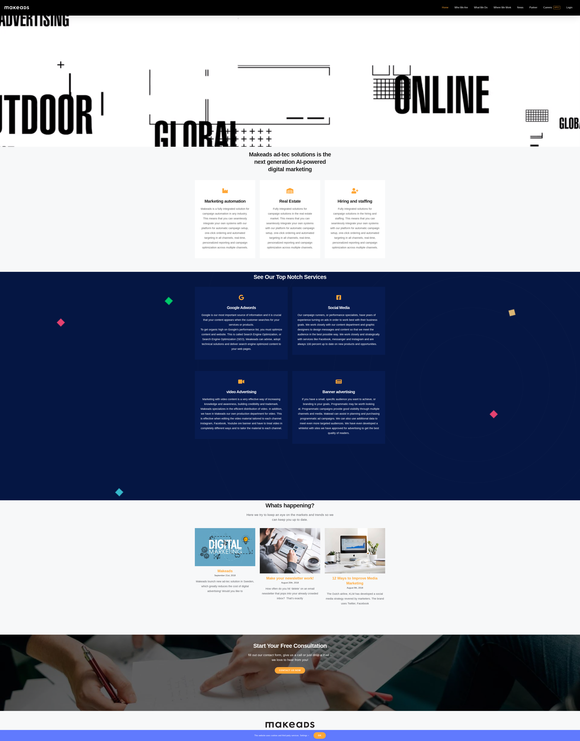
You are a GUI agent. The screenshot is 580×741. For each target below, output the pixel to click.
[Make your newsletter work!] (290, 550)
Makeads (225, 571)
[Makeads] (225, 547)
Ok (319, 735)
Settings (304, 735)
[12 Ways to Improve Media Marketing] (355, 550)
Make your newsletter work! (290, 578)
